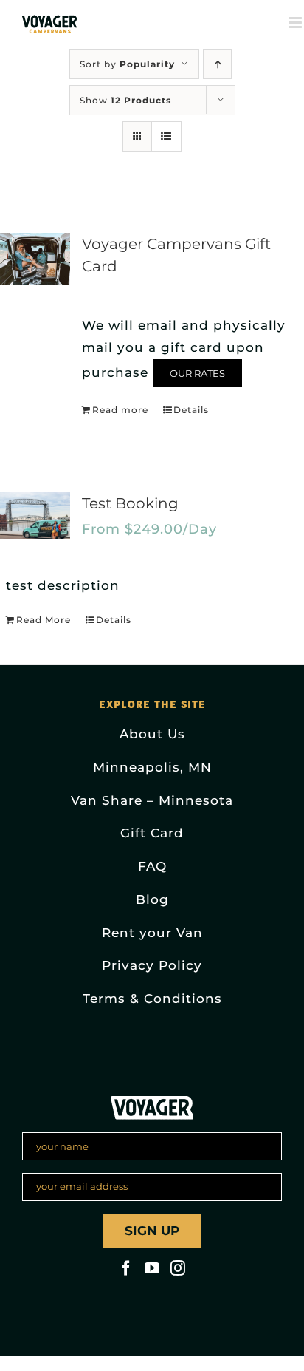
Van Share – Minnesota (152, 800)
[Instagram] (177, 1268)
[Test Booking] (35, 515)
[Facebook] (126, 1268)
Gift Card (152, 833)
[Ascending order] (217, 64)
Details (191, 409)
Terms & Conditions (152, 998)
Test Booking (130, 503)
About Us (152, 734)
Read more (120, 409)
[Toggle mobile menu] (296, 22)
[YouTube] (152, 1268)
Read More (43, 619)
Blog (152, 899)
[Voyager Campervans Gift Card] (35, 259)
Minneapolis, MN (152, 767)
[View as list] (166, 136)
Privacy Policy (152, 965)
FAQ (152, 866)
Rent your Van (152, 932)
